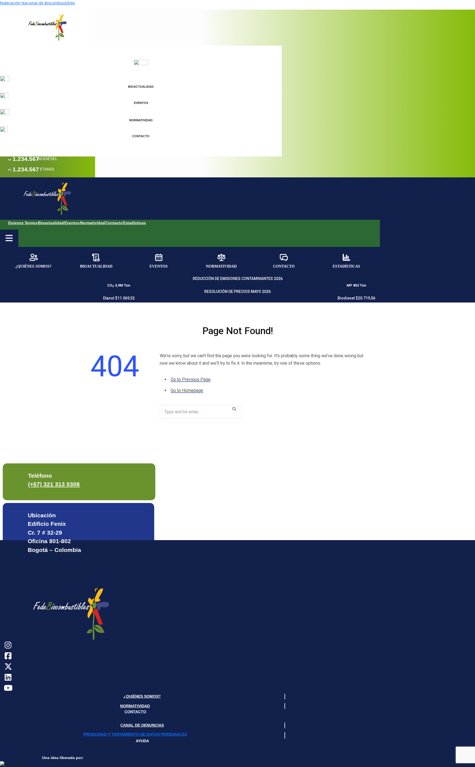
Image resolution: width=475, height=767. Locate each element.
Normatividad (92, 223)
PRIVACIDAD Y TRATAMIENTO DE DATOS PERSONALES (135, 734)
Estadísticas (134, 223)
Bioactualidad (51, 223)
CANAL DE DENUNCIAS (142, 725)
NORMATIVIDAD (135, 706)
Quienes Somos (23, 223)
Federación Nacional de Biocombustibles (37, 3)
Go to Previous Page (191, 379)
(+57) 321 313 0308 (54, 484)
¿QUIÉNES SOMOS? (142, 696)
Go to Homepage (187, 390)
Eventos (72, 223)
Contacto (114, 223)
